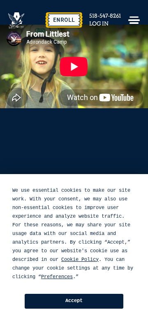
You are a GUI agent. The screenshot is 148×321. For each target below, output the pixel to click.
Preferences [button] (57, 277)
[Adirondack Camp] (16, 20)
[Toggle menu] (134, 20)
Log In (99, 24)
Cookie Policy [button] (80, 260)
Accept (74, 301)
